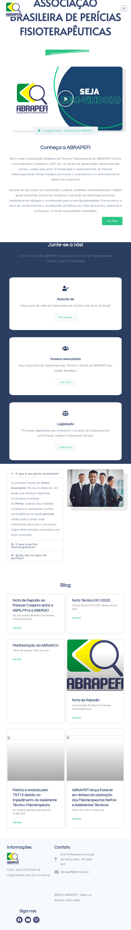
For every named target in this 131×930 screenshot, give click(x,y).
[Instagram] (36, 920)
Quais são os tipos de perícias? (29, 556)
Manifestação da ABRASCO (36, 645)
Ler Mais (17, 628)
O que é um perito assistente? (37, 473)
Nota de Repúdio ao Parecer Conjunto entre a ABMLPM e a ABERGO (33, 605)
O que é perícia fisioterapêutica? (24, 545)
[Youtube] (28, 920)
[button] (65, 98)
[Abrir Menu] (124, 8)
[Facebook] (19, 920)
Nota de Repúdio (85, 700)
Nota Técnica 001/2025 (91, 600)
